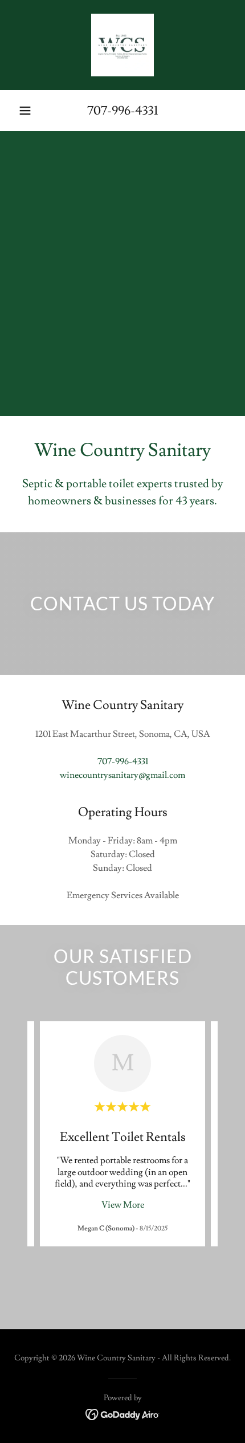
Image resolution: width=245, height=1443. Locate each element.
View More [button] (122, 1204)
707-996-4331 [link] (122, 111)
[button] (25, 110)
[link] (122, 45)
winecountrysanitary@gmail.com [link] (122, 775)
